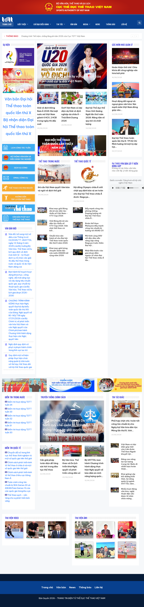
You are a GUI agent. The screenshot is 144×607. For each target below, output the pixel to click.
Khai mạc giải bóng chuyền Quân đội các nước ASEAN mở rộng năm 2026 (58, 251)
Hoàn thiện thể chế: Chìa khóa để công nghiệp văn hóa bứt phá (125, 70)
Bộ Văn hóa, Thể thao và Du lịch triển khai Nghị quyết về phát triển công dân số (71, 466)
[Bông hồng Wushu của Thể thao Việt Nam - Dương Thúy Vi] (14, 522)
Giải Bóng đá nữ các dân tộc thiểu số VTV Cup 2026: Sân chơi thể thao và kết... (58, 226)
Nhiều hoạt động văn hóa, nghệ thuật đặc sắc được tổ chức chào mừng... (129, 494)
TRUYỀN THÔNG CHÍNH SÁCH (53, 397)
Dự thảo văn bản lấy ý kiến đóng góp (125, 165)
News (72, 587)
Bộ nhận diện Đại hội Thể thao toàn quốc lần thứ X (18, 126)
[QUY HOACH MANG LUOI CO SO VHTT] (57, 522)
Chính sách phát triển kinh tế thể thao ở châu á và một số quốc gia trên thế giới (18, 465)
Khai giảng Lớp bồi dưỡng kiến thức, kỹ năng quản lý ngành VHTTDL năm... (128, 479)
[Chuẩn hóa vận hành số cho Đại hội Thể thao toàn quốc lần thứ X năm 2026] (42, 237)
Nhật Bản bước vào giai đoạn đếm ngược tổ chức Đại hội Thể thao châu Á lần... (94, 255)
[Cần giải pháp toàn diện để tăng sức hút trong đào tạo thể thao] (49, 451)
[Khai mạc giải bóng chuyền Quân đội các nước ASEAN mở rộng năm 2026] (42, 250)
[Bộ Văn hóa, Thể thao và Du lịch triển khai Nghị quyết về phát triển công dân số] (72, 451)
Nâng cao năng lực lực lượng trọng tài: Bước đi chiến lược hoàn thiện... (129, 464)
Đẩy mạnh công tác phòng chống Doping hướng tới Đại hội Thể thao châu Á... (94, 213)
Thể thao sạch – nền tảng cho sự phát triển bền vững (17, 498)
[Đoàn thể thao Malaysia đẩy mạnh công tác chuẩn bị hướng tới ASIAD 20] (78, 225)
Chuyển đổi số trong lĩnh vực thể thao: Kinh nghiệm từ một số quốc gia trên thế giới (18, 455)
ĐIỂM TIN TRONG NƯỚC (15, 397)
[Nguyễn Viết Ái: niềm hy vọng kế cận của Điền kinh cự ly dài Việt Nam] (72, 66)
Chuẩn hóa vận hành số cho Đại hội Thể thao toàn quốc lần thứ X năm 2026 (58, 239)
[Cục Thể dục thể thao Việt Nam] (7, 19)
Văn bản (61, 587)
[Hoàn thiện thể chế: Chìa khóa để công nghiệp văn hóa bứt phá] (125, 48)
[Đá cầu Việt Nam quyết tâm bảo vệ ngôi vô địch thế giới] (54, 174)
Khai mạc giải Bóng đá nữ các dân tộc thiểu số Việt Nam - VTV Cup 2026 (58, 212)
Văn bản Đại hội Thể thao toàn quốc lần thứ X (18, 106)
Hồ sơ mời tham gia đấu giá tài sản (20, 36)
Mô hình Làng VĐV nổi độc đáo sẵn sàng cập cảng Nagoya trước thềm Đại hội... (94, 240)
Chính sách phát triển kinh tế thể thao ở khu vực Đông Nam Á (18, 475)
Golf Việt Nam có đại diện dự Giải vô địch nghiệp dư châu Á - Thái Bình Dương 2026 (71, 114)
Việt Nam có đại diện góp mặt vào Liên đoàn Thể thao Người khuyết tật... (128, 449)
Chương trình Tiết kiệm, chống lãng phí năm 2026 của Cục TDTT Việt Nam (53, 36)
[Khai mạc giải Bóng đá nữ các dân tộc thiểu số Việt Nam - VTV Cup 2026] (42, 210)
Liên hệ (99, 587)
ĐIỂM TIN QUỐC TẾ (13, 448)
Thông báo (85, 587)
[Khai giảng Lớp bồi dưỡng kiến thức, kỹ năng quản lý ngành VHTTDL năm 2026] (115, 475)
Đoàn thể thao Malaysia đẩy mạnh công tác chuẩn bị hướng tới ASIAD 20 (94, 227)
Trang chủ (47, 587)
